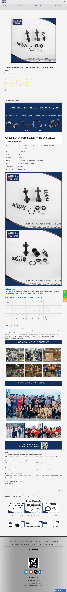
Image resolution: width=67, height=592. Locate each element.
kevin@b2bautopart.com (35, 585)
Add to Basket (15, 85)
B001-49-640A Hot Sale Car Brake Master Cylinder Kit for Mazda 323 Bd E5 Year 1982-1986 (33, 523)
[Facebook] (40, 572)
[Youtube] (31, 572)
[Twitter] (36, 572)
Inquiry (15, 81)
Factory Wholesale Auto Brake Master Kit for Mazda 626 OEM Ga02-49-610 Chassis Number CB (16, 523)
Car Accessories (17, 496)
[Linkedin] (26, 572)
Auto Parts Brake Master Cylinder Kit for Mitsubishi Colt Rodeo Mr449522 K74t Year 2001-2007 (50, 523)
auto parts (7, 496)
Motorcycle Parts (28, 496)
